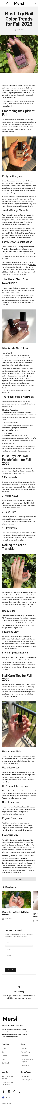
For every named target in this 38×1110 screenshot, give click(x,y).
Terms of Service (19, 936)
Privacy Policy (8, 936)
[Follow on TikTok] (19, 1091)
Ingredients (25, 1065)
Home (4, 1048)
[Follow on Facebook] (3, 1091)
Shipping (24, 1048)
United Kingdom (26, 1080)
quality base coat (8, 772)
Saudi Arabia (25, 1076)
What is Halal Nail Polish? (7, 1077)
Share (20, 879)
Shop (3, 1052)
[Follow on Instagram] (8, 1091)
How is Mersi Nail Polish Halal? (7, 1083)
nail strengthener (8, 809)
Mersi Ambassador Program (27, 1060)
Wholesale (24, 1056)
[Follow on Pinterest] (14, 1091)
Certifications (6, 1063)
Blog (3, 1059)
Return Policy (25, 1052)
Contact (4, 1056)
